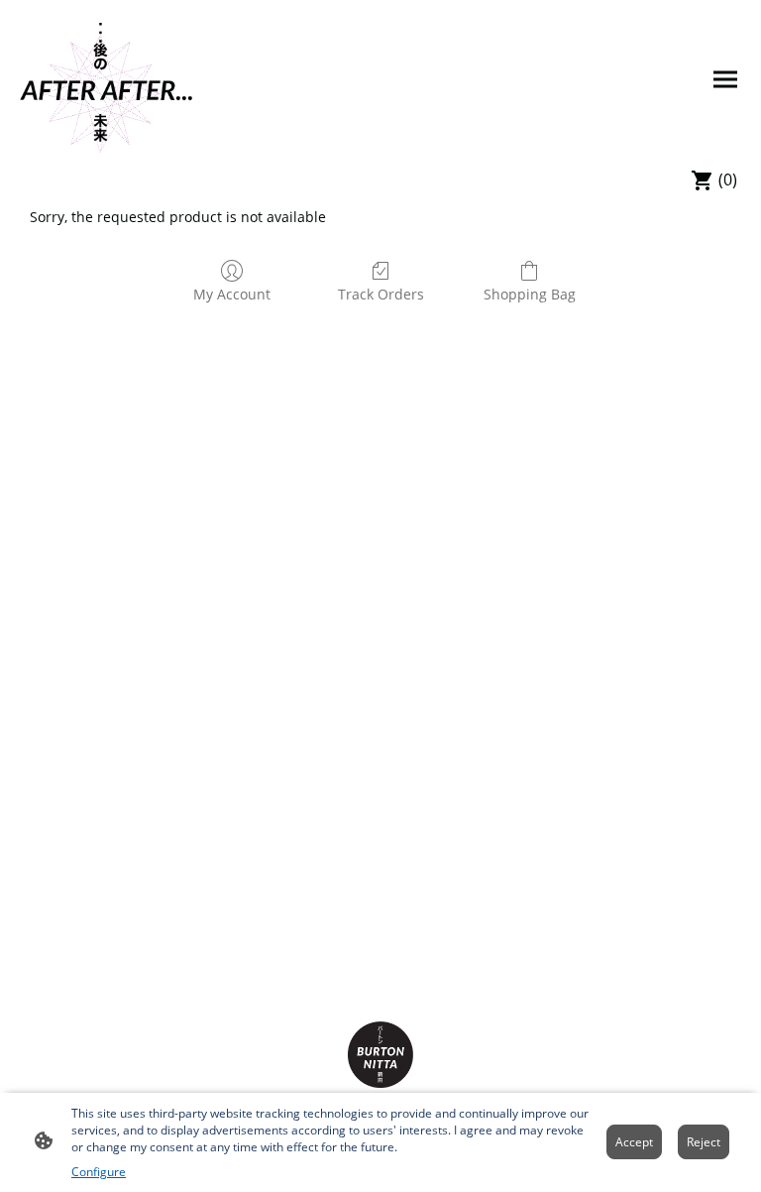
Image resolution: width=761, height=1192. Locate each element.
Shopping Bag (530, 294)
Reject (703, 1141)
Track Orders (381, 294)
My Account (232, 294)
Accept (634, 1141)
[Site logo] (107, 80)
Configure (98, 1171)
